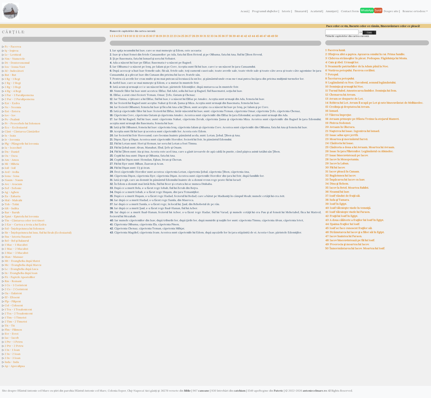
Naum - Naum (14, 180)
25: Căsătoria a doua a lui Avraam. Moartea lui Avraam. (360, 147)
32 (208, 36)
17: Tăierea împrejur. (338, 114)
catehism (239, 390)
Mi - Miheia (12, 163)
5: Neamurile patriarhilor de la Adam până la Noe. (357, 66)
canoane (203, 390)
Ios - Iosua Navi (15, 66)
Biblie (187, 390)
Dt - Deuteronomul (17, 62)
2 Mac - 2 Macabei (16, 248)
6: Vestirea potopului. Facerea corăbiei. (350, 70)
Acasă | (245, 11)
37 (227, 36)
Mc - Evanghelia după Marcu (23, 265)
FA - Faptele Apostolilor (20, 277)
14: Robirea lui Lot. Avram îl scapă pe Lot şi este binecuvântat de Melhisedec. (374, 102)
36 (223, 36)
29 (198, 36)
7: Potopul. (332, 74)
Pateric (278, 390)
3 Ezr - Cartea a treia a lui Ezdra (25, 224)
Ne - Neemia (13, 107)
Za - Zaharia (12, 196)
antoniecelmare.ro (315, 390)
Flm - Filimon (13, 329)
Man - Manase (14, 256)
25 (183, 36)
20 (165, 36)
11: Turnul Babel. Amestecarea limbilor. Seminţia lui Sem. (361, 90)
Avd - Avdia (12, 172)
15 (147, 36)
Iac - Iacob (12, 337)
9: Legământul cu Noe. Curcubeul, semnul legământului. (360, 82)
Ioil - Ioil (10, 168)
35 (220, 36)
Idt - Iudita (12, 208)
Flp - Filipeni (13, 301)
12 (137, 36)
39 (234, 36)
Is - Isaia (10, 135)
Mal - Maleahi (13, 200)
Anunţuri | (332, 11)
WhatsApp (367, 10)
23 (175, 36)
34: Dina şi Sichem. (337, 183)
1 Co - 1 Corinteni (16, 285)
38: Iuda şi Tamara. (337, 199)
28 (194, 36)
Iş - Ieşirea (11, 50)
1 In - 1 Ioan (12, 349)
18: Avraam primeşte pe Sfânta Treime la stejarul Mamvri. (362, 118)
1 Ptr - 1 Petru (14, 341)
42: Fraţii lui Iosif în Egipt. (341, 216)
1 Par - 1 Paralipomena (19, 95)
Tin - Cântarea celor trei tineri (24, 220)
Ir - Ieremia (12, 139)
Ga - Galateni (13, 293)
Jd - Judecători (14, 70)
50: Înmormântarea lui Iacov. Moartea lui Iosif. (355, 248)
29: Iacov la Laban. (337, 163)
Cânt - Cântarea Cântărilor (22, 131)
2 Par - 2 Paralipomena (19, 99)
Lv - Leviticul (13, 54)
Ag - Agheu (12, 192)
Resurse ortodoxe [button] (414, 11)
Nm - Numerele (15, 58)
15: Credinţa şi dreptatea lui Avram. (347, 106)
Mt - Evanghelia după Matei (22, 261)
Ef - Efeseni (12, 297)
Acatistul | (316, 11)
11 (134, 36)
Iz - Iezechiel (13, 147)
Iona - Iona (12, 176)
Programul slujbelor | (265, 11)
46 (261, 36)
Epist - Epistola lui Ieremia (22, 216)
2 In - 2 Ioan (12, 354)
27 (190, 36)
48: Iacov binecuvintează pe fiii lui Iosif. (350, 240)
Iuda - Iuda (12, 362)
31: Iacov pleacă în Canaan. (342, 171)
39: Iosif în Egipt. (336, 203)
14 (144, 36)
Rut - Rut (10, 74)
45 (257, 36)
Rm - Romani (13, 281)
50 (276, 36)
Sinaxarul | (301, 11)
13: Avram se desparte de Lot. (344, 98)
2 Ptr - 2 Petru (14, 345)
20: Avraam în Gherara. (340, 127)
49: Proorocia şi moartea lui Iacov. (347, 244)
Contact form (350, 11)
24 (179, 36)
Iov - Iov (10, 115)
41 (242, 36)
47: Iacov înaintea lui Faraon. (343, 236)
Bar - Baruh (12, 212)
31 (205, 36)
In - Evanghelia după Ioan (21, 273)
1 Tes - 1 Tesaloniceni (18, 309)
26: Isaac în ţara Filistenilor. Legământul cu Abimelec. (359, 151)
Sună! (378, 10)
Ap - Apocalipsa (15, 366)
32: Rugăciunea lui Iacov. (340, 175)
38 (231, 36)
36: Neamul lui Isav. (337, 191)
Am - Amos (12, 159)
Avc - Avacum (13, 184)
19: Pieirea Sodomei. (338, 123)
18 (157, 36)
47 (265, 36)
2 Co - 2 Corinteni (16, 289)
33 (212, 36)
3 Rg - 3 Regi (13, 87)
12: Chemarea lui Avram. (340, 94)
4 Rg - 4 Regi (13, 91)
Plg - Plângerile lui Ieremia (22, 143)
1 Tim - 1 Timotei (15, 317)
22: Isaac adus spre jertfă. (341, 135)
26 (186, 36)
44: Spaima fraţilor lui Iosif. (342, 224)
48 (269, 36)
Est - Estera (12, 111)
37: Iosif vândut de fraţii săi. (342, 195)
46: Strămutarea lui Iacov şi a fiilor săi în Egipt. (355, 232)
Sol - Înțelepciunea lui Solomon (24, 228)
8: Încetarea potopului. (340, 78)
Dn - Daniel (12, 151)
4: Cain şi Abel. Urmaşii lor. (342, 62)
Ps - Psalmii (12, 119)
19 (161, 36)
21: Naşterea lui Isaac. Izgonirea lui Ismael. (352, 131)
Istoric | (287, 11)
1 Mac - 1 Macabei (16, 244)
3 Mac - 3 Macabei (16, 252)
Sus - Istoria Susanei (18, 236)
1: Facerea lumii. (335, 50)
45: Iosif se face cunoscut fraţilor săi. (348, 228)
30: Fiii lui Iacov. (335, 167)
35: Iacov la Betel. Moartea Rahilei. (347, 187)
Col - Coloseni (14, 305)
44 (254, 36)
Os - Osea (11, 155)
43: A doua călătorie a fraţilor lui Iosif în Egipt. (354, 220)
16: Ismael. (332, 110)
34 (216, 36)
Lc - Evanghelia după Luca (21, 269)
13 (140, 36)
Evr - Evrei (11, 333)
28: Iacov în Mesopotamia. (342, 159)
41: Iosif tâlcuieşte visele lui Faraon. (347, 211)
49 (273, 36)
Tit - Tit (10, 325)
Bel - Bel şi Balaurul (17, 240)
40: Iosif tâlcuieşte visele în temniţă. (348, 207)
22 (172, 36)
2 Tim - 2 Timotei (16, 321)
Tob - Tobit (12, 204)
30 (201, 36)
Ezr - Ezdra (12, 103)
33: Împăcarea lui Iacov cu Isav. (345, 179)
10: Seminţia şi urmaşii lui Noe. (344, 86)
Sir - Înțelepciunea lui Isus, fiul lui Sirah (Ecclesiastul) (38, 232)
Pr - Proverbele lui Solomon (22, 123)
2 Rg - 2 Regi (13, 83)
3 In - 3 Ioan (12, 358)
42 (246, 36)
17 (154, 36)
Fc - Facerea (13, 46)
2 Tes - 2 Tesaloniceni (18, 313)
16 (151, 36)
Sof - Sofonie (13, 188)
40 (238, 36)
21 (168, 36)
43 (250, 36)
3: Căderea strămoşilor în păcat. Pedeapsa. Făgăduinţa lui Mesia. (366, 58)
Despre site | (392, 11)
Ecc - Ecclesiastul (16, 127)
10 (131, 36)
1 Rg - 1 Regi (12, 79)
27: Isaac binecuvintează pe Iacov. (346, 155)
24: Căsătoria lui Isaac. (339, 143)
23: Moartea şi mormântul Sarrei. (346, 139)
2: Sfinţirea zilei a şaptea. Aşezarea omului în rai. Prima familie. (365, 54)
